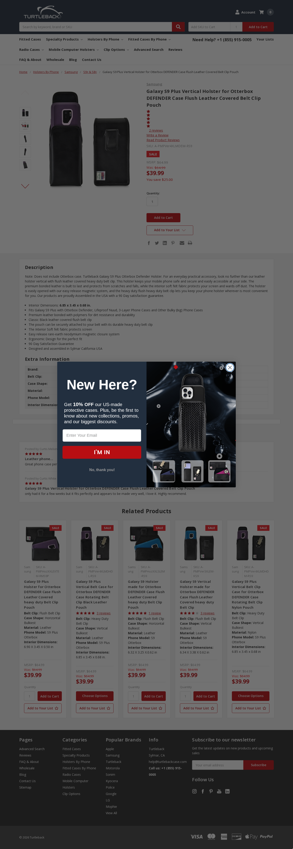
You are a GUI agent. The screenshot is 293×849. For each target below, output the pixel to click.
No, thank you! (102, 470)
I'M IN (102, 452)
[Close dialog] (230, 367)
